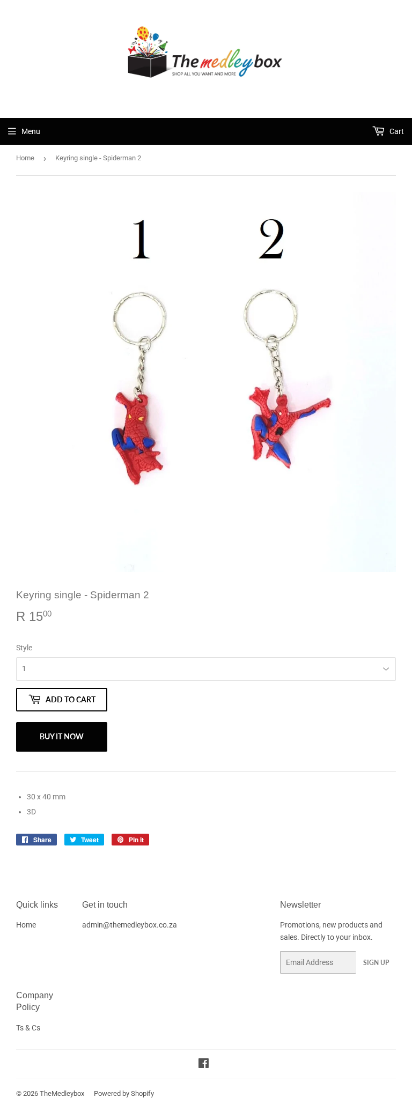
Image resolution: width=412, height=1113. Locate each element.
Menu (30, 131)
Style (24, 647)
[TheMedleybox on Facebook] (203, 1064)
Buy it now (62, 736)
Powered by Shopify (124, 1093)
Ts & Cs (28, 1027)
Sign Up (376, 963)
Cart (396, 131)
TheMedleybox (62, 1093)
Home (25, 158)
